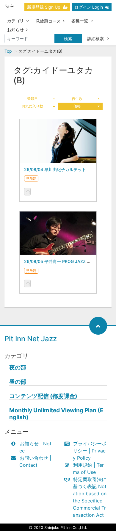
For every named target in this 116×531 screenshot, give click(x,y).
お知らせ (15, 29)
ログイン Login (88, 7)
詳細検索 (96, 38)
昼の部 (17, 381)
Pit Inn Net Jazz (30, 338)
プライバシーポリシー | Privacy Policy (89, 451)
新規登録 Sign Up (43, 7)
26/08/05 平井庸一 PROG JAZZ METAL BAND (69, 261)
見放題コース (48, 21)
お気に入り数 (32, 106)
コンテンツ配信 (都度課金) (43, 396)
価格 (77, 106)
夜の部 (17, 367)
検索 (68, 38)
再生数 (77, 98)
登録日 (32, 98)
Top (8, 51)
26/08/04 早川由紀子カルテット (55, 169)
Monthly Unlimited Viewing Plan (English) (56, 414)
